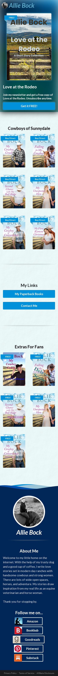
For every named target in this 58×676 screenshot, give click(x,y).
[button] (28, 621)
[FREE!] (29, 46)
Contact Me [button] (29, 305)
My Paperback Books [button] (29, 294)
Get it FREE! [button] (29, 106)
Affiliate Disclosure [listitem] (45, 673)
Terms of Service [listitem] (26, 673)
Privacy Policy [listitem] (10, 673)
